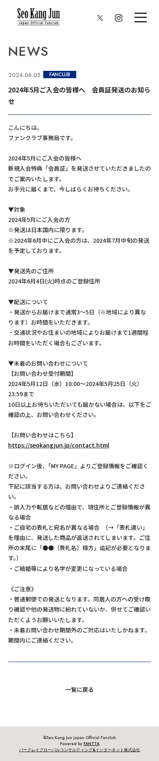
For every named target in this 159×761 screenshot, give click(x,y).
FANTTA (91, 744)
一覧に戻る (79, 689)
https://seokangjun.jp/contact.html (58, 445)
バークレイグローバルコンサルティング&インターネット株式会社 (79, 750)
